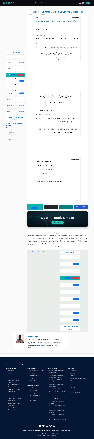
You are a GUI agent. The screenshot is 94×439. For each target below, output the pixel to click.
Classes (28, 3)
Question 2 (9, 99)
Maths (35, 3)
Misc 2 (15, 62)
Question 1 (15, 93)
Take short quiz (66, 206)
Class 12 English (33, 400)
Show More (57, 246)
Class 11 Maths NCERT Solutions (57, 391)
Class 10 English (33, 393)
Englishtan (72, 387)
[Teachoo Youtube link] (50, 425)
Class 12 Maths (32, 398)
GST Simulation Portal (34, 380)
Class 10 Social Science (34, 395)
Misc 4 (15, 74)
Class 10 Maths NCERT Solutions (57, 388)
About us (25, 430)
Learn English (73, 370)
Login (88, 3)
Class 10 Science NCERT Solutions (57, 419)
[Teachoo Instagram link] (43, 425)
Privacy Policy (47, 430)
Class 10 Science (33, 390)
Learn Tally (72, 375)
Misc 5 (15, 80)
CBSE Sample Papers (75, 392)
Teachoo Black (40, 345)
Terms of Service (39, 430)
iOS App (10, 373)
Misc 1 (8, 56)
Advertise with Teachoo (65, 430)
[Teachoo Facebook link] (40, 425)
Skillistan (31, 378)
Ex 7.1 (10, 130)
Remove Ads (51, 206)
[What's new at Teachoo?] (80, 3)
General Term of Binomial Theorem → (15, 118)
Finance (49, 3)
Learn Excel (73, 373)
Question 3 (15, 105)
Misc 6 (8, 87)
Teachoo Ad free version (34, 373)
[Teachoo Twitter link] (47, 425)
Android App (11, 370)
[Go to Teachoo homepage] (8, 3)
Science (42, 3)
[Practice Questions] (83, 3)
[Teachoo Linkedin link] (54, 425)
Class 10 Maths (32, 387)
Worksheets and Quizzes (34, 375)
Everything (19, 3)
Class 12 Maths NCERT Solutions (57, 394)
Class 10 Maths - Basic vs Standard (78, 389)
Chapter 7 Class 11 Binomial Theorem (13, 8)
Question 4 (15, 111)
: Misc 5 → (34, 207)
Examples (11, 132)
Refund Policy (55, 430)
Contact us (31, 430)
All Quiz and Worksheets (81, 206)
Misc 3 (8, 68)
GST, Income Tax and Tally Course (36, 370)
